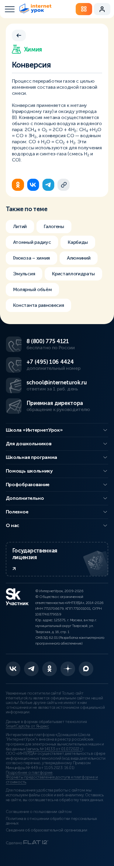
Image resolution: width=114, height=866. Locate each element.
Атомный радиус (32, 242)
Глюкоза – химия (31, 257)
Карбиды (78, 242)
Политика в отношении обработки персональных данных (51, 821)
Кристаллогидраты (73, 273)
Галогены (54, 226)
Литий (20, 226)
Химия (33, 49)
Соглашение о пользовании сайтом (39, 812)
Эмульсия (24, 273)
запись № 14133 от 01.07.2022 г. (54, 749)
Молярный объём (32, 289)
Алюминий (78, 257)
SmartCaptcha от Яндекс (27, 726)
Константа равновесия (38, 305)
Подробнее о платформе (29, 773)
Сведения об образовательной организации (46, 830)
